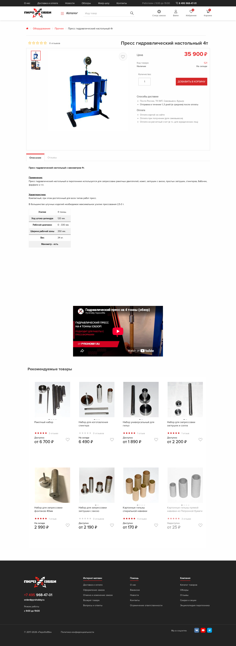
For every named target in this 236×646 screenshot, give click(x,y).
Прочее (59, 28)
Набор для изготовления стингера (93, 424)
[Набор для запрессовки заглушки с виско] (96, 486)
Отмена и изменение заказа (98, 595)
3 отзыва (53, 433)
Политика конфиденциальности (77, 632)
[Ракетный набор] (52, 400)
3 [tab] (53, 419)
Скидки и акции (188, 600)
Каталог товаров (188, 585)
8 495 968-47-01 (188, 3)
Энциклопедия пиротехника (195, 605)
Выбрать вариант (52, 453)
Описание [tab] (35, 157)
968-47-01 (38, 595)
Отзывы (184, 595)
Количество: (144, 74)
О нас (27, 3)
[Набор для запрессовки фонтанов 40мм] (52, 486)
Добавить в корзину (191, 81)
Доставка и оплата (47, 3)
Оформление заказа (94, 590)
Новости (69, 3)
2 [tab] (51, 419)
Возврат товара (91, 600)
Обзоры (86, 3)
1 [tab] (49, 419)
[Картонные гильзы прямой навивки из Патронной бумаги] (185, 486)
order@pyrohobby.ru (34, 599)
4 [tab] (56, 419)
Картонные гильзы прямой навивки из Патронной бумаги (184, 509)
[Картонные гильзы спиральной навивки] (141, 486)
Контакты (122, 3)
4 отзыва (142, 519)
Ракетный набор (43, 422)
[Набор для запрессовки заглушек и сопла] (185, 400)
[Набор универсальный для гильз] (141, 400)
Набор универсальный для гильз (138, 424)
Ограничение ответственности (146, 605)
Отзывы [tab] (52, 157)
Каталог (72, 13)
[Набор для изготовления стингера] (96, 400)
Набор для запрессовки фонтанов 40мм (48, 509)
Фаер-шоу (103, 3)
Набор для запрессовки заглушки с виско (93, 509)
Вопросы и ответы (92, 605)
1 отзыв (141, 433)
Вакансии (135, 590)
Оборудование (41, 28)
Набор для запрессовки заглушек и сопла (181, 424)
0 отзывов (54, 43)
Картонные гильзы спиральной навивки (135, 509)
